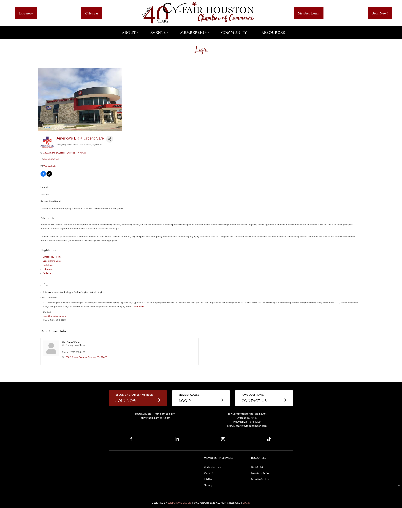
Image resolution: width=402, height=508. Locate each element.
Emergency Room (52, 256)
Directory (26, 13)
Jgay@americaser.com (54, 316)
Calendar (91, 13)
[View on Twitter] (49, 176)
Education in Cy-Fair (260, 473)
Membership (193, 32)
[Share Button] (109, 139)
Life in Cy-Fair (257, 467)
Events (158, 32)
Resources (273, 32)
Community (234, 32)
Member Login (309, 13)
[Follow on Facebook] (131, 439)
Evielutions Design (179, 502)
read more (139, 306)
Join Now (208, 479)
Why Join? (208, 473)
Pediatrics (47, 265)
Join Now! (380, 13)
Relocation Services (260, 479)
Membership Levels (212, 467)
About (129, 32)
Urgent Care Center (52, 261)
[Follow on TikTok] (269, 439)
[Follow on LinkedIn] (177, 439)
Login (246, 502)
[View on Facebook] (43, 176)
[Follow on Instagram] (223, 439)
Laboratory (48, 269)
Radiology (48, 273)
